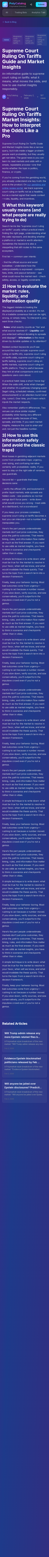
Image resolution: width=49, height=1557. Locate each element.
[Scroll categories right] (43, 12)
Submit (41, 4)
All (7, 12)
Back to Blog (10, 22)
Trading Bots (21, 12)
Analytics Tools (39, 12)
